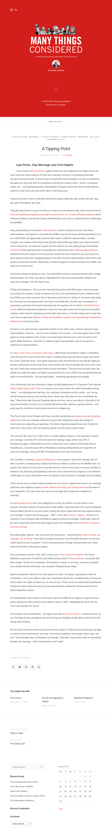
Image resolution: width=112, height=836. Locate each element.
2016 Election (20, 137)
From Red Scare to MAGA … (22, 786)
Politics (94, 137)
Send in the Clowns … (19, 791)
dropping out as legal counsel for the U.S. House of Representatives (61, 214)
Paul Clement (49, 230)
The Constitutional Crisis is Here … (25, 782)
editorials (79, 250)
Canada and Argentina (45, 459)
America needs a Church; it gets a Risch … (28, 796)
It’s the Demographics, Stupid (53, 700)
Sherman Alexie (36, 171)
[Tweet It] (20, 667)
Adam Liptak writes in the (25, 388)
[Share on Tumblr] (39, 667)
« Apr (60, 809)
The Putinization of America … (23, 800)
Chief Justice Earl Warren (71, 554)
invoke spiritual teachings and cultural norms (63, 487)
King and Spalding (19, 214)
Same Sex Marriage (20, 657)
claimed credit (17, 250)
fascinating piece (22, 503)
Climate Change (50, 137)
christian (68, 155)
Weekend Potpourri (83, 698)
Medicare (83, 137)
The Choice (16, 698)
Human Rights (69, 137)
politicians (93, 250)
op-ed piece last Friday (33, 353)
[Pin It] (33, 667)
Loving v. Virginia (76, 515)
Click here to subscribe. (56, 105)
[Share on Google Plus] (26, 667)
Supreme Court (56, 139)
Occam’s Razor (72, 614)
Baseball (34, 137)
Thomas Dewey (76, 558)
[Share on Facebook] (13, 667)
